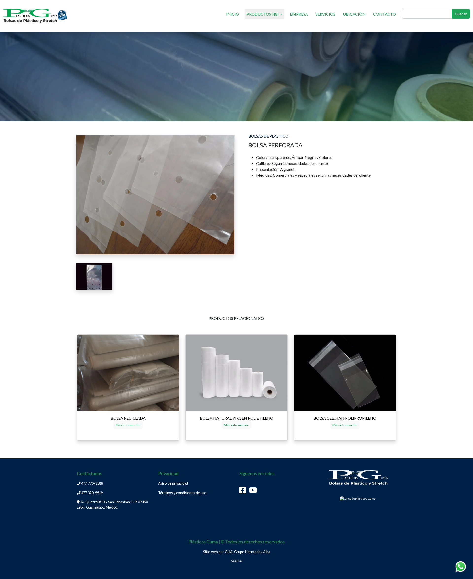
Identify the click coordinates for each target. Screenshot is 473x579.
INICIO (232, 14)
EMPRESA (299, 14)
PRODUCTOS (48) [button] (263, 14)
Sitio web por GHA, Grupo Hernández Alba (236, 552)
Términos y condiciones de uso (182, 493)
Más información (128, 425)
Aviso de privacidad (173, 483)
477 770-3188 (91, 483)
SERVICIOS (325, 14)
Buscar (461, 13)
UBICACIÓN (354, 14)
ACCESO (236, 561)
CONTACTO (384, 14)
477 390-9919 (91, 493)
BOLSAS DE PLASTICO (268, 136)
